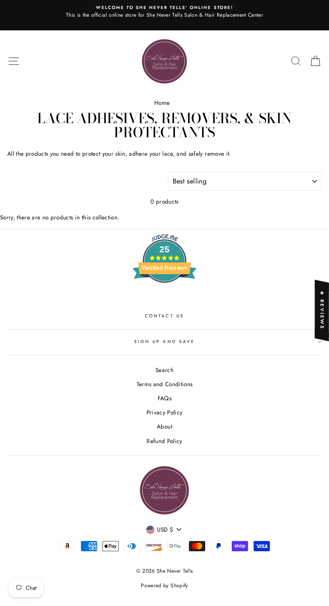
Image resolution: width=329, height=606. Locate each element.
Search (164, 370)
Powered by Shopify (164, 585)
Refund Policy (164, 441)
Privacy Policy (165, 412)
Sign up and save (164, 341)
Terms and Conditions (165, 384)
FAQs (164, 398)
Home (162, 102)
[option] (164, 15)
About (164, 426)
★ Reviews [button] (322, 310)
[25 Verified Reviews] (164, 298)
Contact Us (164, 316)
